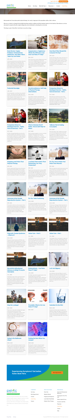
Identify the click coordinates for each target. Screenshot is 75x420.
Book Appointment (63, 1)
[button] (43, 6)
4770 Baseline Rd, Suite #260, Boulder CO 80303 (58, 3)
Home (29, 6)
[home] (11, 6)
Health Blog (64, 6)
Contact (58, 6)
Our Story (35, 6)
